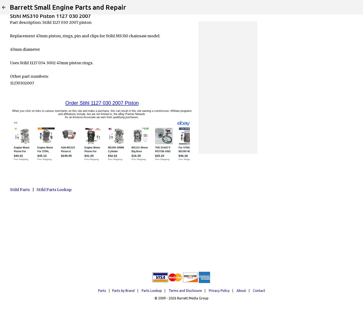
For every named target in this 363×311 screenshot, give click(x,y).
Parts (102, 290)
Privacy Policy (219, 290)
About (241, 290)
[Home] (3, 7)
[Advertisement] (228, 87)
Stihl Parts (20, 189)
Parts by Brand (123, 290)
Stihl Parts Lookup (54, 189)
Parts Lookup (152, 290)
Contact (259, 290)
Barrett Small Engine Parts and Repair (68, 7)
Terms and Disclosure (185, 290)
